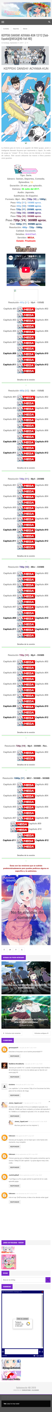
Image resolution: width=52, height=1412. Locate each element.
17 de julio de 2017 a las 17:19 (32, 1103)
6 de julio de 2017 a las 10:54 (33, 1064)
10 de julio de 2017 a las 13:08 (24, 1084)
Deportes (16, 29)
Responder (14, 1056)
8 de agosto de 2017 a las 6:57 (25, 1136)
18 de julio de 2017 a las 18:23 (38, 1121)
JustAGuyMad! (14, 1175)
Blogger (35, 1390)
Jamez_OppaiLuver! (15, 1103)
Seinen (25, 29)
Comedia (6, 29)
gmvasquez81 (13, 1048)
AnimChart (30, 234)
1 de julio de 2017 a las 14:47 (27, 1048)
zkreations (26, 1390)
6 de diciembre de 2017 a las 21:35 (26, 1193)
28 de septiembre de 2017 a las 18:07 (30, 1175)
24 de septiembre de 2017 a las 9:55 (26, 1154)
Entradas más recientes (13, 1033)
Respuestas (49, 1102)
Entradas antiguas (41, 1033)
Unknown (12, 1136)
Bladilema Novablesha (16, 1064)
